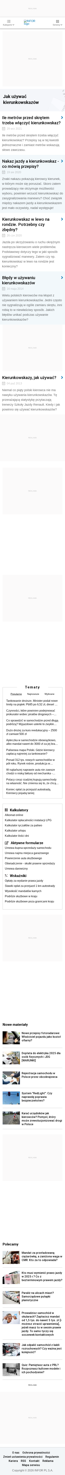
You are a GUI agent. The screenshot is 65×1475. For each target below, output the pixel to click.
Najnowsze (33, 694)
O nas (15, 1452)
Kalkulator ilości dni (17, 835)
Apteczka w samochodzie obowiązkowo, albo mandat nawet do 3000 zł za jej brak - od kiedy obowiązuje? (32, 742)
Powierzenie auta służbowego (23, 858)
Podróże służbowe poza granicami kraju (29, 901)
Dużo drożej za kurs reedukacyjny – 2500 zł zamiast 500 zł (31, 732)
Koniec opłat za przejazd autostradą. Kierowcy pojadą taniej (28, 791)
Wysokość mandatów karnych (23, 891)
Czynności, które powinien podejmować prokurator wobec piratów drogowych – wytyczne (30, 712)
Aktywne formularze (27, 842)
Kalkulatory (19, 809)
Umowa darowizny (16, 868)
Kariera (13, 1461)
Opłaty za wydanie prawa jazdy (24, 880)
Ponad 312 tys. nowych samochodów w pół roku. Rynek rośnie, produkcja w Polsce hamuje (30, 761)
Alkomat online (14, 815)
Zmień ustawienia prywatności (22, 1456)
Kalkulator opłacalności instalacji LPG (28, 820)
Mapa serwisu (31, 1465)
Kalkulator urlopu (15, 830)
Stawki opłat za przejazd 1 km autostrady (30, 885)
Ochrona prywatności (36, 1452)
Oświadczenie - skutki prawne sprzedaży (30, 863)
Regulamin (52, 1456)
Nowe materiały (15, 1024)
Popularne (16, 694)
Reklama (47, 1461)
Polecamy (10, 1244)
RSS (23, 1461)
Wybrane (49, 694)
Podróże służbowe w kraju (21, 896)
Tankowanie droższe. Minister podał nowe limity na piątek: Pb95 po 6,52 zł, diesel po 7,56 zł (32, 702)
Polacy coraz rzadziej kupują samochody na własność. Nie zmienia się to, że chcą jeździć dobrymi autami (31, 781)
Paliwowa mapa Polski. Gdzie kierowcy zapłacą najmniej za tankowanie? (30, 752)
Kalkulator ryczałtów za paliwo (23, 825)
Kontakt (34, 1461)
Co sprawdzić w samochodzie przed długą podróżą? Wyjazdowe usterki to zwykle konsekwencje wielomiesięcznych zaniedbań (32, 722)
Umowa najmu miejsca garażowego (27, 853)
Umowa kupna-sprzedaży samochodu (28, 847)
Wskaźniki (18, 875)
